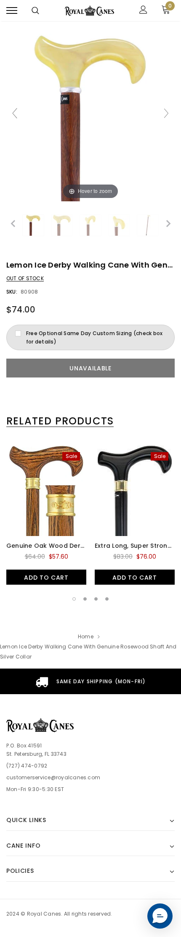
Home (85, 636)
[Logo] (89, 10)
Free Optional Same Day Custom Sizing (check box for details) (94, 337)
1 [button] (74, 599)
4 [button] (107, 599)
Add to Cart (46, 577)
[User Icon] (143, 11)
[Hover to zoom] (90, 116)
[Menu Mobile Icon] (11, 10)
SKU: (11, 291)
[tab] (60, 421)
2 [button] (85, 599)
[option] (46, 515)
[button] (160, 916)
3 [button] (96, 599)
